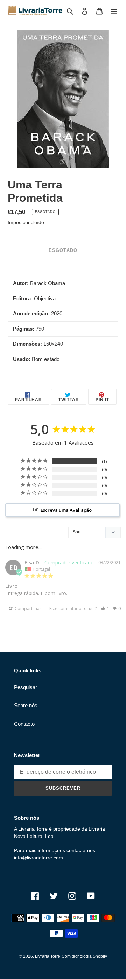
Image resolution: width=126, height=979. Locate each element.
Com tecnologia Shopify (84, 956)
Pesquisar (25, 687)
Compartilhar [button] (27, 608)
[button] (105, 608)
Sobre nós (25, 705)
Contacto (24, 724)
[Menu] (114, 10)
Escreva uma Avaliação (66, 510)
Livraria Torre (47, 956)
